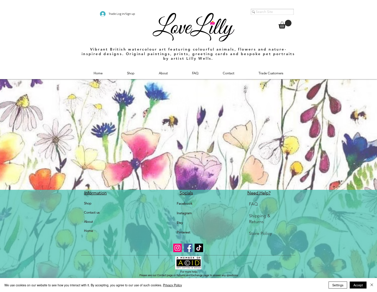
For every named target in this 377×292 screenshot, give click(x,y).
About (88, 221)
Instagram (184, 213)
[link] (284, 24)
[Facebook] (188, 248)
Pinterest (183, 232)
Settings (337, 285)
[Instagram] (177, 248)
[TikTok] (199, 248)
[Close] (371, 285)
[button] (130, 73)
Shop (87, 203)
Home (88, 231)
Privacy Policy (172, 285)
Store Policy (260, 233)
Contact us (91, 212)
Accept (358, 285)
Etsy (180, 223)
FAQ (253, 204)
